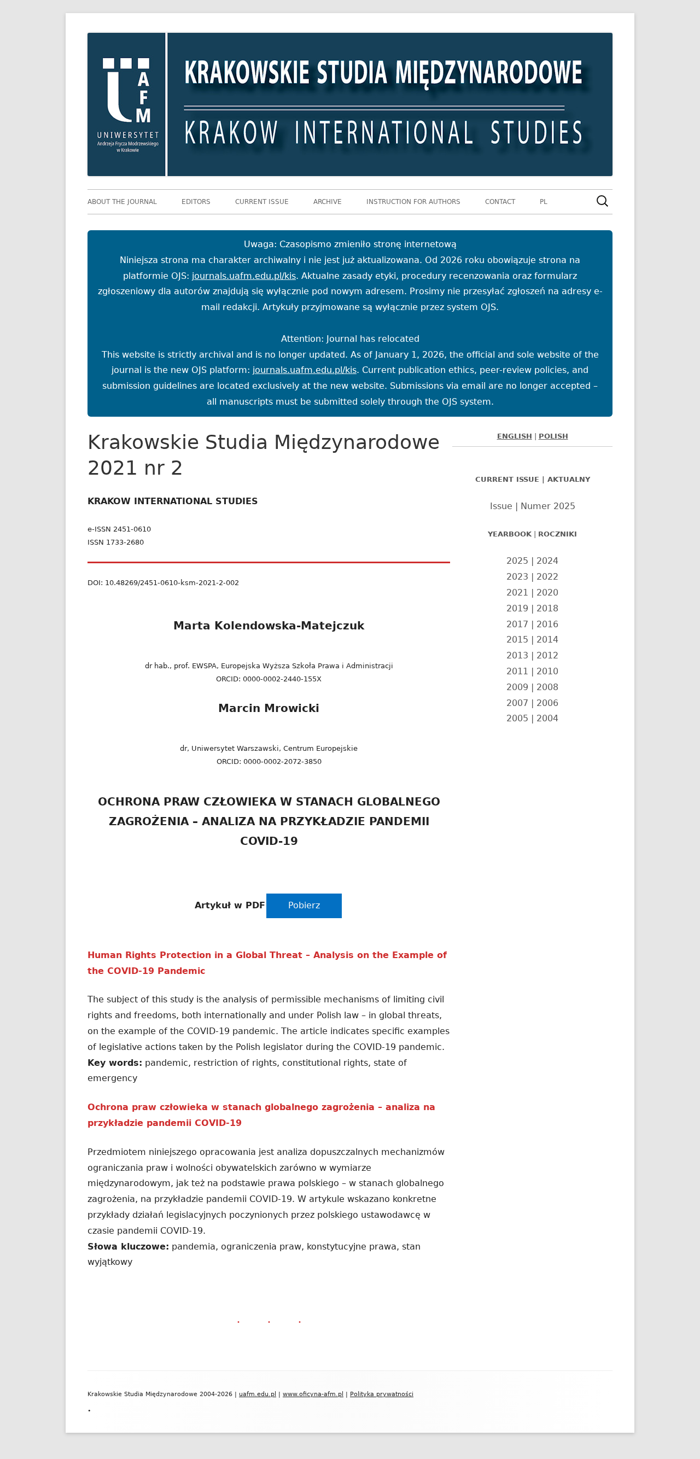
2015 (517, 639)
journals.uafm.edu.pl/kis (244, 276)
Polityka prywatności (381, 1394)
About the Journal (122, 202)
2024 (547, 561)
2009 (517, 687)
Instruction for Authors (413, 202)
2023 (517, 576)
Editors (196, 202)
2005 (517, 718)
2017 (517, 624)
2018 (547, 608)
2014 (547, 639)
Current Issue (262, 202)
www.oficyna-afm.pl (313, 1394)
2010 (547, 671)
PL (543, 202)
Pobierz (304, 905)
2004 (547, 718)
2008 (547, 687)
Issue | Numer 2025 (532, 506)
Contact (500, 202)
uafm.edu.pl (257, 1394)
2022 (547, 576)
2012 (547, 655)
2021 (517, 592)
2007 (517, 703)
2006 (547, 703)
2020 (547, 592)
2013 (517, 655)
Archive (327, 202)
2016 (547, 624)
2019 (517, 608)
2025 (517, 561)
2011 (517, 671)
